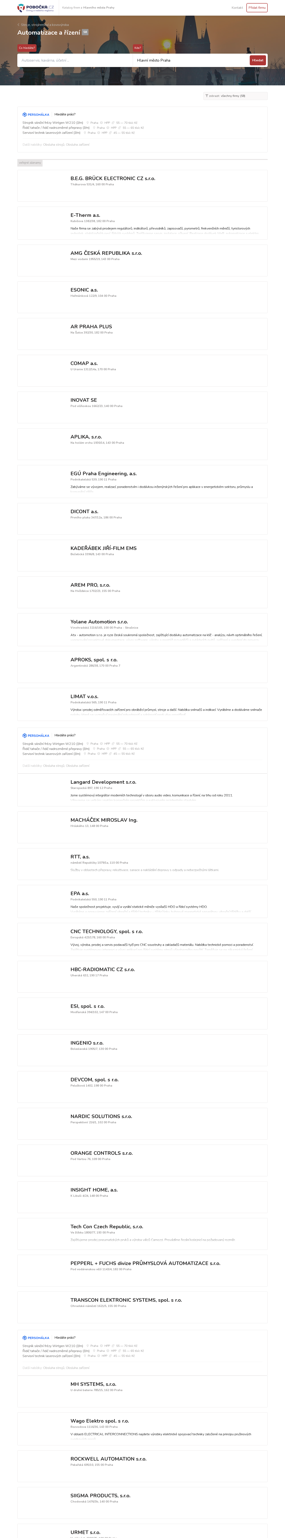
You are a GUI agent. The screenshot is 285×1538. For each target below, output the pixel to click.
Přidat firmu (257, 7)
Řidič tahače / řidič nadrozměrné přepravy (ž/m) (56, 127)
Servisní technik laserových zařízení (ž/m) (52, 132)
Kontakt (237, 7)
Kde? (138, 48)
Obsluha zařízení (77, 144)
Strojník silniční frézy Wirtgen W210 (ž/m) (53, 122)
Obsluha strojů (53, 144)
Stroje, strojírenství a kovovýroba (44, 25)
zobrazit (213, 96)
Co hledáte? (27, 48)
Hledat (258, 60)
